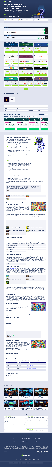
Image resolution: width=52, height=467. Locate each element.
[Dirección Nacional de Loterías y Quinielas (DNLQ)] (16, 459)
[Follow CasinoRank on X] (41, 451)
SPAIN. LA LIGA (11, 116)
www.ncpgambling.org (30, 365)
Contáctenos (37, 441)
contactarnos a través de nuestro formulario (27, 377)
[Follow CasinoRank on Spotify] (45, 451)
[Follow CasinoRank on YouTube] (43, 451)
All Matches (6, 116)
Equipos (14, 442)
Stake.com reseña (11, 64)
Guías (43, 1)
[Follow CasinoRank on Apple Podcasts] (47, 451)
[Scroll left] (4, 124)
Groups (46, 114)
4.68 (33, 124)
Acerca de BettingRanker (37, 437)
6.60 (23, 124)
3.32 (11, 124)
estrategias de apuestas (13, 268)
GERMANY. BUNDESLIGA (29, 116)
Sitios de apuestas (28, 1)
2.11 (45, 124)
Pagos (14, 438)
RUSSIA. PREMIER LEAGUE (17, 116)
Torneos (14, 441)
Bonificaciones (14, 437)
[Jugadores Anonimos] (26, 459)
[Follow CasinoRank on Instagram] (39, 451)
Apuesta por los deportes (36, 1)
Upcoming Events (41, 114)
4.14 (35, 124)
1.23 (21, 124)
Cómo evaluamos (37, 438)
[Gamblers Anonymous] (34, 459)
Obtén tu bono (11, 63)
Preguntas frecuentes (25, 442)
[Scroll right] (47, 124)
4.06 (13, 124)
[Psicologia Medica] (29, 459)
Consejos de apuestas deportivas (25, 438)
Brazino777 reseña (26, 64)
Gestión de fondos (25, 441)
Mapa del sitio (37, 442)
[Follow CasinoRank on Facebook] (38, 451)
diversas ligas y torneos (21, 216)
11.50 (25, 124)
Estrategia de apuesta (25, 437)
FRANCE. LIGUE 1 (35, 116)
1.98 (9, 124)
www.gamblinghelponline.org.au (31, 368)
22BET (6, 124)
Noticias (46, 1)
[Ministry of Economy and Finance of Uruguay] (22, 459)
